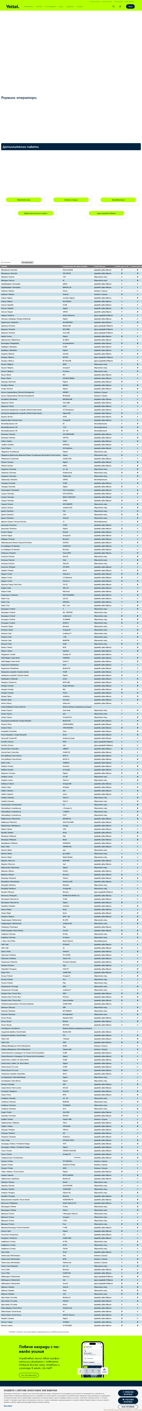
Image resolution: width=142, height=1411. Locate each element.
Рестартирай (27, 262)
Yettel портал (118, 1)
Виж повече (8, 1406)
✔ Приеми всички (128, 1393)
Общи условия (108, 1409)
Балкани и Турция (71, 200)
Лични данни (116, 1409)
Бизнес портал (129, 1)
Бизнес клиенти (107, 1)
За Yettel (80, 6)
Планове (39, 6)
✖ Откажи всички (128, 1400)
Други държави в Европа (106, 213)
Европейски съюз (23, 200)
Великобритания (118, 200)
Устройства (28, 6)
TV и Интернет (50, 6)
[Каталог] (12, 6)
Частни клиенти (95, 1)
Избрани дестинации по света (35, 213)
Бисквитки (124, 1409)
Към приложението (29, 1375)
